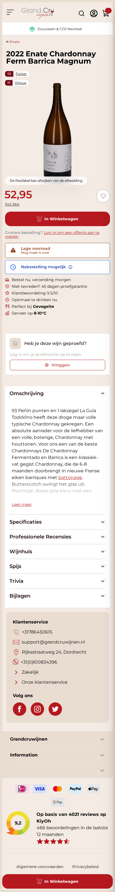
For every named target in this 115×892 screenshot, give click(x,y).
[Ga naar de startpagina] (37, 13)
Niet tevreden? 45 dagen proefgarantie (49, 286)
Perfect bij (33, 306)
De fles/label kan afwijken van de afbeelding (46, 180)
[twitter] (55, 709)
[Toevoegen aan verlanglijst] (103, 196)
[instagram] (37, 709)
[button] (70, 477)
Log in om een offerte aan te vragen (52, 234)
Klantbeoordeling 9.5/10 (35, 293)
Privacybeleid (85, 866)
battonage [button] (70, 477)
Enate (15, 42)
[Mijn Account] (93, 13)
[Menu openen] (10, 12)
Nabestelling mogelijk (44, 267)
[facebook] (19, 709)
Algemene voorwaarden (39, 866)
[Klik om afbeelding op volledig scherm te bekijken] (57, 130)
